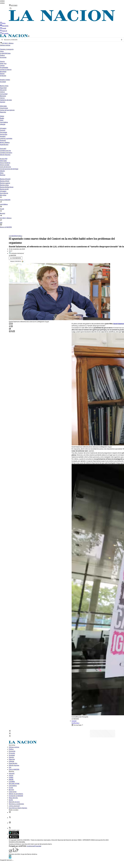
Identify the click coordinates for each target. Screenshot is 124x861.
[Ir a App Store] (14, 838)
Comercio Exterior (6, 69)
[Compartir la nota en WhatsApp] (12, 326)
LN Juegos (3, 128)
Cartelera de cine (5, 151)
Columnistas (4, 108)
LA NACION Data (5, 53)
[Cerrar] (29, 36)
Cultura (2, 92)
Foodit (4, 28)
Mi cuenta (5, 33)
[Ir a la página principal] (62, 21)
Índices (2, 74)
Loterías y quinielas (6, 138)
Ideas (1, 173)
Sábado (2, 171)
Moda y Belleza (5, 142)
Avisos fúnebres (5, 163)
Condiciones (31, 846)
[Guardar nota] (10, 324)
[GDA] (14, 852)
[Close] (10, 731)
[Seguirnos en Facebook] (10, 812)
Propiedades (4, 67)
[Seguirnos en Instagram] (10, 823)
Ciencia (2, 98)
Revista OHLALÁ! (5, 179)
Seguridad (3, 88)
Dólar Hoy (3, 63)
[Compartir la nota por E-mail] (14, 331)
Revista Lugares (5, 183)
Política (19, 236)
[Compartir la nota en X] (12, 331)
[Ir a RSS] (10, 828)
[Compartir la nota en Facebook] (10, 331)
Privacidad (38, 846)
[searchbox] (61, 40)
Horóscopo (3, 134)
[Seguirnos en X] (10, 818)
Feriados (2, 136)
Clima (2, 51)
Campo (2, 65)
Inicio (3, 23)
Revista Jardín (4, 189)
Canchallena (4, 122)
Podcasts (3, 140)
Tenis (1, 120)
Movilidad (3, 72)
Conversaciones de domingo (9, 169)
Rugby (2, 118)
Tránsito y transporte (6, 49)
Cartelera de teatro (6, 153)
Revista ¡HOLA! (4, 181)
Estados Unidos (5, 80)
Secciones (5, 26)
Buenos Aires (4, 86)
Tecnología (3, 132)
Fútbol (2, 116)
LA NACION (13, 236)
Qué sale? (3, 149)
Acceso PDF (3, 159)
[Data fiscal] (10, 858)
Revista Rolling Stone (6, 187)
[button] (62, 131)
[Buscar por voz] (121, 39)
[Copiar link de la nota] (10, 329)
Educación (3, 90)
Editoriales (3, 106)
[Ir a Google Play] (14, 834)
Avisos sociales (4, 165)
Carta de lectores (5, 167)
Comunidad (3, 94)
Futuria (2, 61)
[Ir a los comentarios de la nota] (12, 324)
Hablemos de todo (6, 100)
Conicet (74, 721)
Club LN (4, 31)
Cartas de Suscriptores (7, 110)
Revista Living (4, 185)
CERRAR (2, 1)
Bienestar (3, 96)
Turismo (2, 130)
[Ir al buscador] (10, 8)
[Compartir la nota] (10, 326)
